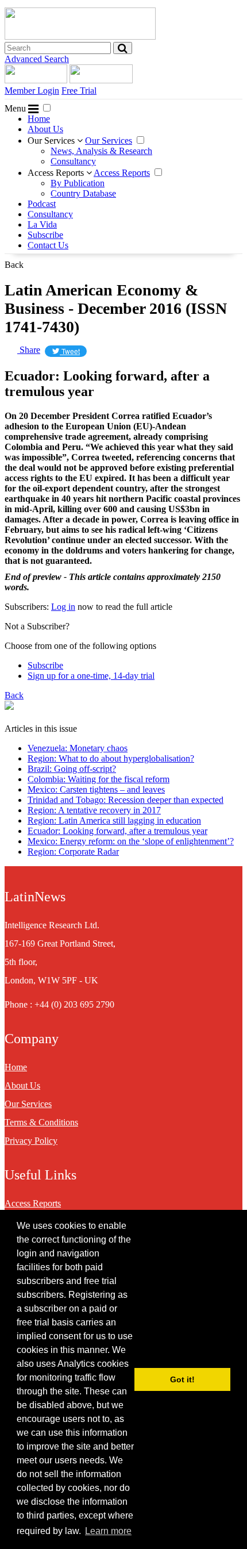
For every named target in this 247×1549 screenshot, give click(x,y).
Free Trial (79, 90)
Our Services (52, 140)
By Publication (78, 183)
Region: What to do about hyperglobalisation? (111, 758)
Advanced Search (37, 59)
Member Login (32, 90)
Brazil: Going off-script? (72, 769)
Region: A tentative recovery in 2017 (94, 810)
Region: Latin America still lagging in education (114, 820)
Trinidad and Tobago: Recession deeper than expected (125, 800)
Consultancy (73, 161)
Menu (16, 108)
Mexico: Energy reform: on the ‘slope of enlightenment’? (131, 841)
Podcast (42, 204)
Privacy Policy (31, 1141)
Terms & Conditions (41, 1122)
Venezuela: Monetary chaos (78, 748)
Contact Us (48, 245)
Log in (63, 607)
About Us (45, 129)
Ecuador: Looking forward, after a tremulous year (117, 831)
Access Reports (57, 173)
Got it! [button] (182, 1379)
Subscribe (45, 235)
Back (14, 265)
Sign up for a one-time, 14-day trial (91, 676)
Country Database (83, 193)
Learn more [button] (108, 1531)
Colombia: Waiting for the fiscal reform (98, 779)
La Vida (42, 224)
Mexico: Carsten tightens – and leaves (96, 789)
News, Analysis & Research (101, 151)
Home (39, 119)
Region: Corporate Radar (73, 851)
